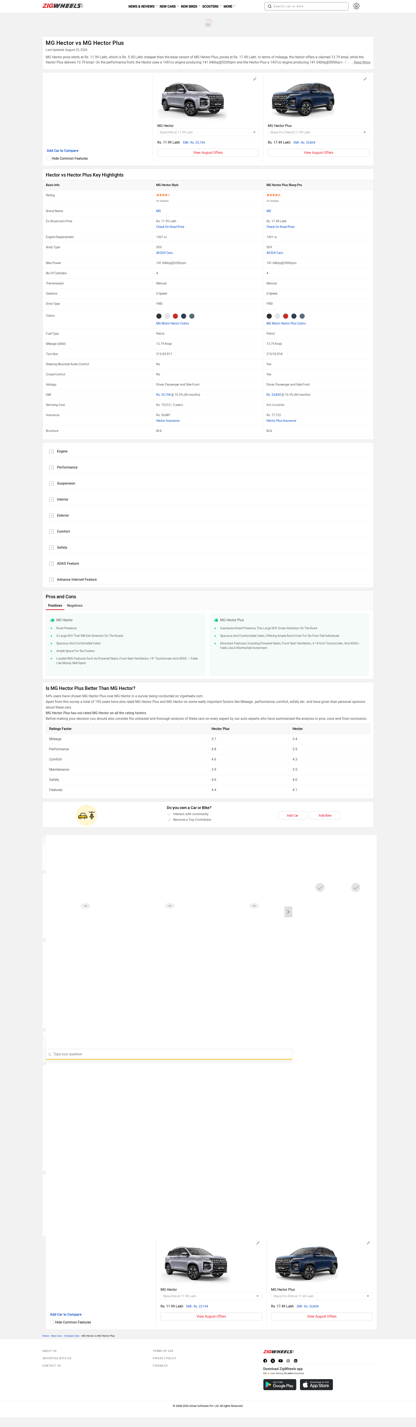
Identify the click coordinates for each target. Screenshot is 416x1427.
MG (158, 211)
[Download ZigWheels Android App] (279, 1384)
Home (45, 1336)
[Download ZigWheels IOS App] (316, 1384)
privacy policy (164, 1358)
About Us (49, 1350)
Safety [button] (62, 547)
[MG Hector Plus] (318, 99)
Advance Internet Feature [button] (77, 579)
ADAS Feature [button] (68, 563)
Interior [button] (62, 499)
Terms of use (163, 1350)
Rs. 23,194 (163, 395)
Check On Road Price (170, 227)
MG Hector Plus (280, 126)
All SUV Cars (164, 253)
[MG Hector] (208, 99)
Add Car (292, 815)
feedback (160, 1365)
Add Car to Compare (62, 151)
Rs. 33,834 (273, 395)
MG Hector (165, 126)
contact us (51, 1365)
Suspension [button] (66, 483)
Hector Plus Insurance (281, 421)
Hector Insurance (167, 421)
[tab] (208, 451)
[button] (269, 6)
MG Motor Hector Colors (172, 323)
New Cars (56, 1336)
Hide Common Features (70, 158)
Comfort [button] (63, 531)
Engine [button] (62, 451)
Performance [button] (67, 467)
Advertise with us (56, 1358)
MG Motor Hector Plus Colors (286, 323)
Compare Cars (72, 1336)
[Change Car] (255, 80)
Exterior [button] (63, 515)
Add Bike (325, 815)
